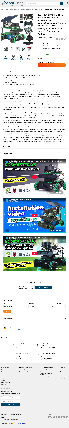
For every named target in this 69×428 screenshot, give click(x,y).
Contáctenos (4, 384)
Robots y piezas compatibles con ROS (25, 9)
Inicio (2, 9)
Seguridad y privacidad (24, 373)
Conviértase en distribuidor (45, 376)
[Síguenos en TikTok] (62, 417)
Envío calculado (46, 48)
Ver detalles (6, 61)
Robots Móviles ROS (38, 9)
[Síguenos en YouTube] (59, 417)
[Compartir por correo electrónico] (65, 39)
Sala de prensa (22, 376)
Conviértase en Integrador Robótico (45, 370)
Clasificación (62, 378)
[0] (66, 3)
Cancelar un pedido (5, 378)
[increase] (53, 58)
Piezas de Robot (12, 9)
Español (18, 414)
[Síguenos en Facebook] (49, 417)
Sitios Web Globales (5, 414)
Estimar (7, 311)
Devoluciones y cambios (6, 376)
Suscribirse (11, 404)
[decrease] (44, 58)
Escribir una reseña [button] (44, 287)
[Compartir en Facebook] (57, 39)
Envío (2, 373)
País (4, 303)
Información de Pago (5, 382)
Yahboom (40, 37)
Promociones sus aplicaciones (46, 381)
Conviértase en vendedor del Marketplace (45, 374)
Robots (6, 9)
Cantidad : (40, 58)
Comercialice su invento (44, 383)
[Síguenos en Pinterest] (56, 417)
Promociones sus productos (45, 378)
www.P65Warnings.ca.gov (21, 329)
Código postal (58, 303)
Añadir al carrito (51, 65)
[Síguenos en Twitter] (51, 417)
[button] (32, 49)
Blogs (61, 371)
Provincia (31, 303)
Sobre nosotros (22, 369)
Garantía (3, 380)
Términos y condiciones (24, 371)
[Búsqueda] (61, 3)
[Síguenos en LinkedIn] (64, 417)
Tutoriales (62, 376)
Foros (61, 369)
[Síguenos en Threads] (67, 417)
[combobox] (43, 3)
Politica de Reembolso (8, 318)
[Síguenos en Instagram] (54, 417)
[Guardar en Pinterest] (60, 39)
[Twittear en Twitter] (62, 39)
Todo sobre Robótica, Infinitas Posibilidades (9, 419)
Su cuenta (3, 369)
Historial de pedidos (5, 371)
